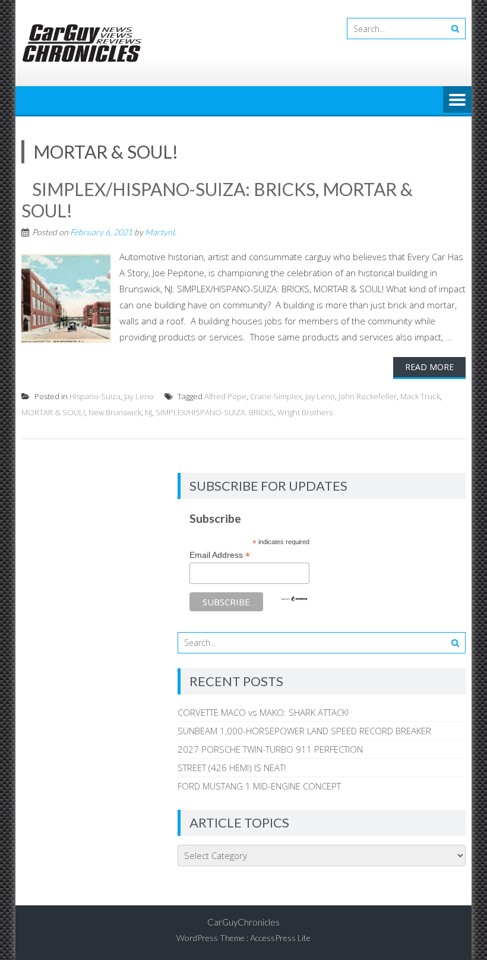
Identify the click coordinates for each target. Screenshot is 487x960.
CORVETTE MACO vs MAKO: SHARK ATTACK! (263, 712)
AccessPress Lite (280, 938)
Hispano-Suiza (95, 396)
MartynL (160, 232)
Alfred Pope (225, 396)
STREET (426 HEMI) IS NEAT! (232, 767)
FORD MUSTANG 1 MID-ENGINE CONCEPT (259, 786)
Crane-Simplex (276, 396)
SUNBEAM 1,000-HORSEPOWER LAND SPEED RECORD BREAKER (304, 731)
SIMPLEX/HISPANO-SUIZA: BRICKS (215, 412)
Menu (457, 100)
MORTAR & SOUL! (53, 412)
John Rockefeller (368, 396)
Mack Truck (420, 396)
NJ (148, 412)
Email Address (219, 555)
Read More (429, 366)
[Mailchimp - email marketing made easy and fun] (294, 599)
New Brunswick (114, 412)
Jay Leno (139, 396)
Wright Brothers (305, 412)
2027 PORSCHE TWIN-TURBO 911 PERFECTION (270, 749)
